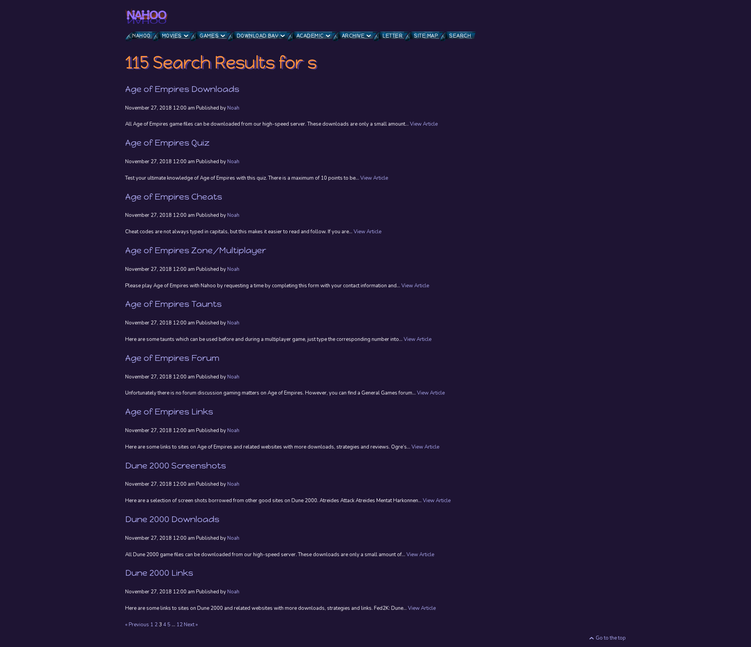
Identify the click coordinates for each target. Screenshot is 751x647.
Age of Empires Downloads (182, 89)
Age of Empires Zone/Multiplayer (195, 250)
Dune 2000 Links (159, 573)
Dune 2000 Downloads (172, 519)
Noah (233, 108)
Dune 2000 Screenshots (175, 465)
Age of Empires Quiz (167, 142)
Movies (172, 36)
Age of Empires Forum (172, 358)
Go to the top (611, 638)
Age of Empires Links (169, 411)
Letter (392, 36)
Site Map (426, 36)
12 (179, 624)
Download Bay (257, 36)
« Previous (137, 624)
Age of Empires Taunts (173, 304)
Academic (310, 36)
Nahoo (141, 36)
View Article (424, 124)
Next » (191, 624)
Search (460, 36)
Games (209, 36)
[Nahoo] (146, 16)
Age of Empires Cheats (173, 196)
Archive (353, 36)
